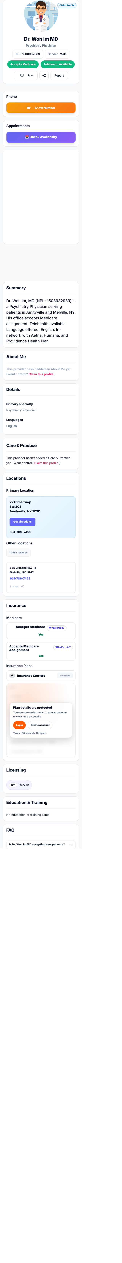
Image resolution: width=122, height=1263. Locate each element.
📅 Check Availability (41, 137)
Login (19, 725)
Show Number (45, 108)
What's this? (56, 628)
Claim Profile (66, 5)
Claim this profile (41, 374)
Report (59, 75)
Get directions (22, 521)
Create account (40, 725)
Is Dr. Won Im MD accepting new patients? (37, 844)
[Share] (44, 75)
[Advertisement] (41, 263)
